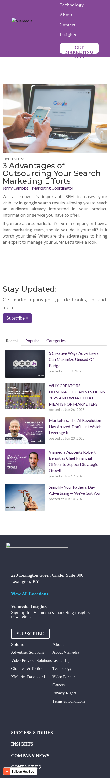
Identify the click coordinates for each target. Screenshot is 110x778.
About (66, 15)
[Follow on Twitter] (25, 714)
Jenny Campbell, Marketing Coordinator (38, 187)
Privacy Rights (64, 693)
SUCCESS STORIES (32, 732)
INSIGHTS (22, 744)
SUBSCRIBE (30, 633)
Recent (12, 340)
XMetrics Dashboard (28, 677)
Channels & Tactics (26, 668)
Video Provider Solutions (31, 660)
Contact (68, 25)
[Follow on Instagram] (35, 714)
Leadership (61, 660)
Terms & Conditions (68, 701)
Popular (32, 340)
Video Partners (64, 677)
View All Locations (29, 593)
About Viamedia (65, 652)
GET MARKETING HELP (79, 49)
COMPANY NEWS (30, 755)
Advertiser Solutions (27, 652)
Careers (58, 685)
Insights (68, 35)
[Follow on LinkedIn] (46, 714)
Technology (72, 5)
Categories (56, 340)
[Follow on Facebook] (15, 714)
